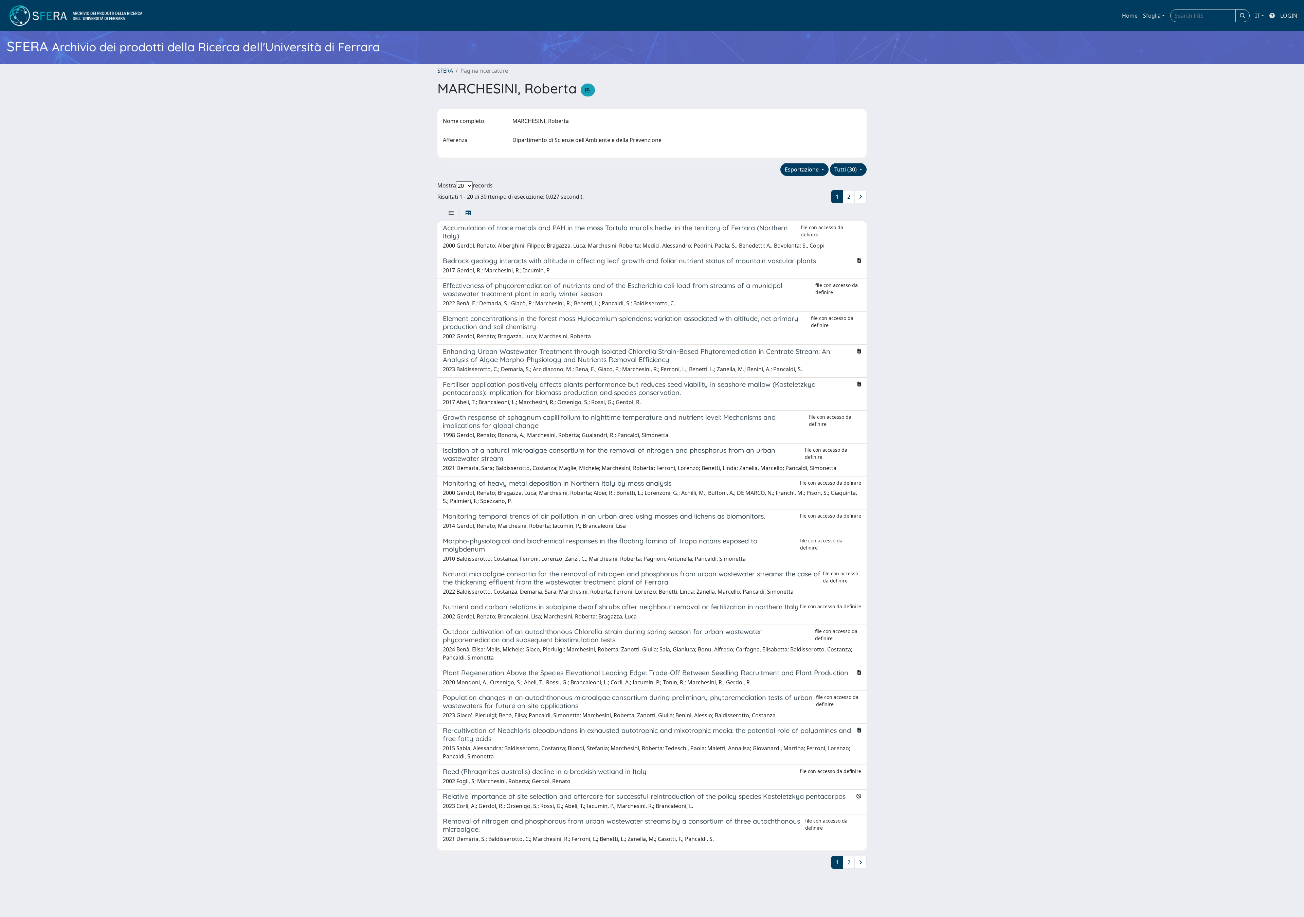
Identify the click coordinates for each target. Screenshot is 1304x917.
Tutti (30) (846, 169)
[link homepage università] (76, 15)
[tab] (451, 213)
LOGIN (1288, 15)
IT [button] (1257, 15)
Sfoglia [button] (1152, 15)
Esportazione (802, 169)
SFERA (445, 70)
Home (1130, 15)
